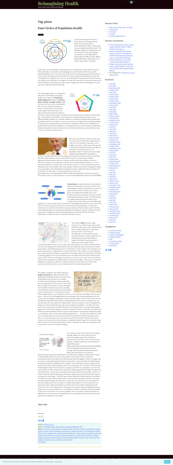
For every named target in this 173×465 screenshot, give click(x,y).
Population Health (115, 241)
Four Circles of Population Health (60, 28)
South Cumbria (68, 440)
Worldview (113, 246)
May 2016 (112, 200)
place (64, 437)
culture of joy (66, 431)
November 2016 (114, 187)
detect (40, 433)
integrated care (52, 433)
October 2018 (114, 146)
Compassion (113, 30)
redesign (40, 440)
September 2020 (115, 103)
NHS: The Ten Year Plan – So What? (121, 27)
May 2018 (112, 157)
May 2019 (112, 131)
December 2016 (114, 185)
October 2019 (114, 122)
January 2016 (113, 209)
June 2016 (112, 198)
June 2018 (112, 155)
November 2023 (114, 88)
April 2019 (112, 133)
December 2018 (114, 142)
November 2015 (114, 213)
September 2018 (115, 148)
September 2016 (115, 192)
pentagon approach (44, 437)
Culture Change (60, 427)
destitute (97, 431)
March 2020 (113, 114)
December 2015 (114, 211)
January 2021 (113, 99)
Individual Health (115, 237)
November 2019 (114, 120)
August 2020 (113, 105)
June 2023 (112, 92)
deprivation (90, 431)
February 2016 (114, 207)
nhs (75, 435)
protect (91, 437)
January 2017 (113, 183)
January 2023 (113, 94)
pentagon (95, 435)
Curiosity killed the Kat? (117, 36)
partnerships (81, 435)
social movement (57, 440)
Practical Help (114, 243)
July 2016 (112, 196)
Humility (112, 34)
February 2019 (114, 138)
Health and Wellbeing (72, 427)
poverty (80, 437)
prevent (86, 437)
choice (70, 429)
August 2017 (113, 168)
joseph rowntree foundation (85, 433)
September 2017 (115, 166)
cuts (85, 431)
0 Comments (42, 442)
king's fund (97, 433)
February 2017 (114, 181)
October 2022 (114, 97)
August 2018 (113, 151)
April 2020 (112, 112)
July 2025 (112, 84)
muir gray (57, 435)
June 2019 (112, 129)
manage (40, 435)
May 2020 (112, 109)
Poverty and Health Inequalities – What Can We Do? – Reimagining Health (120, 53)
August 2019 (113, 125)
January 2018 (113, 159)
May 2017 (112, 174)
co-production (90, 429)
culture (46, 431)
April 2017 (112, 176)
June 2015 (112, 222)
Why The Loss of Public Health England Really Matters (121, 68)
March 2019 (113, 135)
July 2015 (112, 220)
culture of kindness (77, 431)
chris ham (76, 429)
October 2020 (114, 101)
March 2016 (113, 205)
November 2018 (114, 144)
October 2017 (114, 163)
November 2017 (114, 161)
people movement (56, 437)
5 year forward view (56, 429)
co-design (83, 429)
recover (97, 437)
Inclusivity (112, 32)
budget (65, 429)
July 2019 (112, 127)
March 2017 (113, 179)
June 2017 (112, 172)
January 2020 (113, 118)
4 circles (46, 429)
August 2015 (113, 217)
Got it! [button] (167, 461)
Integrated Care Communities (66, 433)
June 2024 (112, 86)
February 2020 (114, 116)
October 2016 (114, 189)
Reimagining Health (58, 3)
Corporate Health (49, 427)
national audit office (67, 435)
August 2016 (113, 194)
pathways (89, 435)
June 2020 (112, 107)
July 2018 (112, 153)
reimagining (47, 440)
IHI (46, 433)
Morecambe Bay (49, 435)
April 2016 (112, 202)
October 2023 (114, 90)
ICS (43, 433)
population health (72, 437)
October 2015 (114, 215)
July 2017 (112, 170)
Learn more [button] (58, 461)
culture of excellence (55, 431)
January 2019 (113, 140)
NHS (80, 427)
